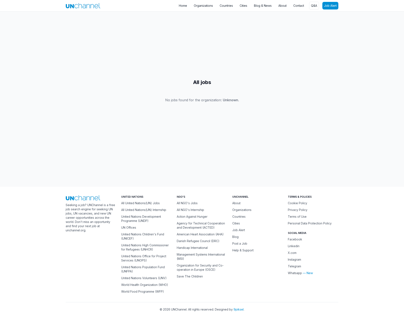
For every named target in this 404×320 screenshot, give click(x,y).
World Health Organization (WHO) (144, 285)
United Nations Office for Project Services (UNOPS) (143, 258)
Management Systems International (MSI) (201, 256)
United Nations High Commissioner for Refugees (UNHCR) (145, 247)
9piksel (239, 309)
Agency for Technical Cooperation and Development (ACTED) (201, 225)
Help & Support (243, 250)
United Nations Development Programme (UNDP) (141, 219)
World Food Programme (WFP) (142, 291)
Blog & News (263, 5)
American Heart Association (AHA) (200, 234)
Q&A (314, 5)
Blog (235, 237)
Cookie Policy (297, 203)
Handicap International (192, 247)
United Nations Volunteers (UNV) (144, 278)
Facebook (295, 239)
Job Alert (330, 5)
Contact (298, 5)
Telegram (294, 266)
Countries (226, 5)
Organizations (203, 5)
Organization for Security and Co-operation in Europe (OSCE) (200, 267)
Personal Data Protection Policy (310, 223)
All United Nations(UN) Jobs (140, 203)
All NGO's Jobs (187, 203)
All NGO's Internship (190, 210)
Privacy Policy (297, 210)
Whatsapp (295, 273)
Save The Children (190, 276)
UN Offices (128, 227)
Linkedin (293, 246)
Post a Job (239, 243)
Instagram (294, 259)
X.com (292, 253)
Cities (243, 5)
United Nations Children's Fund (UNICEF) (142, 236)
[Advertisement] (126, 45)
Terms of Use (297, 216)
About (282, 5)
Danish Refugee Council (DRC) (198, 241)
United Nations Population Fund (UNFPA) (143, 269)
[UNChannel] (83, 5)
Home (183, 5)
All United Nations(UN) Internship (143, 210)
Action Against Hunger (192, 216)
